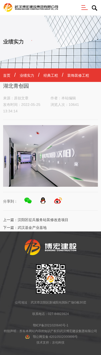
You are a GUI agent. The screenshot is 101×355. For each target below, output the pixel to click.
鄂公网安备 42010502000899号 (55, 337)
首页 (6, 75)
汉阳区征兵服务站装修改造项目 (43, 220)
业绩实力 (27, 75)
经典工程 (51, 75)
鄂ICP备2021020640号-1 (50, 325)
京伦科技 (58, 342)
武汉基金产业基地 (32, 227)
